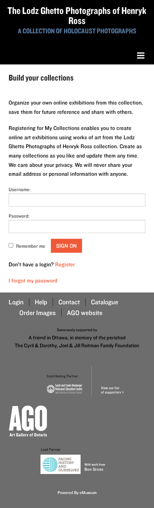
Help (41, 302)
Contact (69, 302)
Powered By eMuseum (77, 492)
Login (16, 302)
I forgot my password (33, 280)
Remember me (30, 246)
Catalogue (104, 302)
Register (65, 264)
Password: (19, 216)
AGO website (84, 313)
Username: (19, 189)
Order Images (37, 313)
